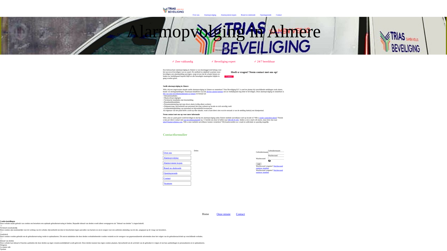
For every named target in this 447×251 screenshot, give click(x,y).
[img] (223, 36)
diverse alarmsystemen (215, 92)
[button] (102, 245)
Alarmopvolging (171, 158)
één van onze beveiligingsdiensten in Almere (179, 94)
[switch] (1, 226)
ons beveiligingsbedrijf (192, 120)
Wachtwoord (260, 159)
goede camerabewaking (268, 118)
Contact (167, 178)
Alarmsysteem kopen (173, 163)
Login (259, 164)
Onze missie (223, 214)
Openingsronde (170, 173)
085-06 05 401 (233, 120)
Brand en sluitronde (172, 168)
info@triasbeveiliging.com (172, 122)
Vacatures (168, 183)
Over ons (168, 153)
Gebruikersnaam (262, 152)
